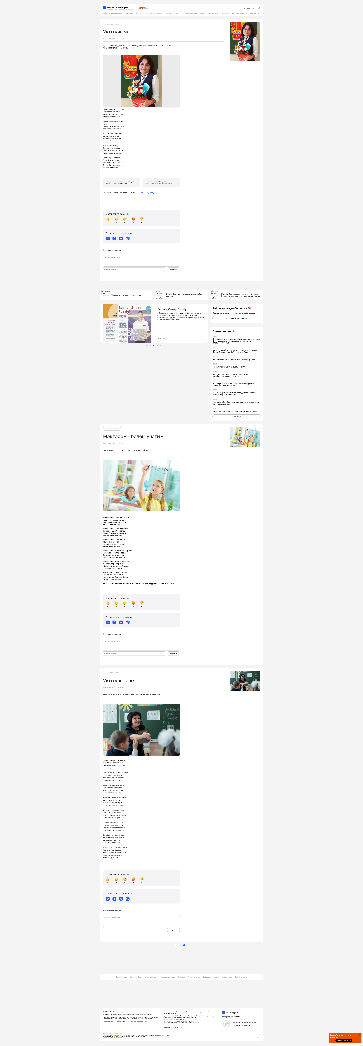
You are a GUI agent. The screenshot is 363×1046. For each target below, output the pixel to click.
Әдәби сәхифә (156, 13)
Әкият (202, 13)
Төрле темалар (241, 977)
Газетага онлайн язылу (112, 13)
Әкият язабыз (213, 13)
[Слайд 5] (160, 345)
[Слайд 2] (150, 345)
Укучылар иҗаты (112, 24)
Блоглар (179, 13)
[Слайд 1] (146, 345)
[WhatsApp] (128, 238)
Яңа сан (253, 13)
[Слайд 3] (153, 345)
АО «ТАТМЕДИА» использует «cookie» (115, 1035)
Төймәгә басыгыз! (344, 1040)
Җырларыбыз (135, 977)
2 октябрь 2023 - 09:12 (109, 687)
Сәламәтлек (227, 977)
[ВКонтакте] (108, 238)
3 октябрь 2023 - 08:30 (109, 38)
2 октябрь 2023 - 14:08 (109, 443)
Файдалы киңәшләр (211, 977)
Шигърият (129, 13)
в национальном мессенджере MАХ (159, 183)
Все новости (236, 416)
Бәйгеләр (169, 13)
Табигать (181, 977)
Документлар (121, 977)
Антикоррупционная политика (113, 1033)
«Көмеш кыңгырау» (146, 193)
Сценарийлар (142, 13)
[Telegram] (121, 238)
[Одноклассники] (114, 238)
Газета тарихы (191, 13)
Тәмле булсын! (228, 13)
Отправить (173, 270)
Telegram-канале (113, 183)
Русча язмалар (194, 977)
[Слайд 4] (157, 345)
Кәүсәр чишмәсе (168, 977)
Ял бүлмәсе (242, 13)
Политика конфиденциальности (113, 1037)
